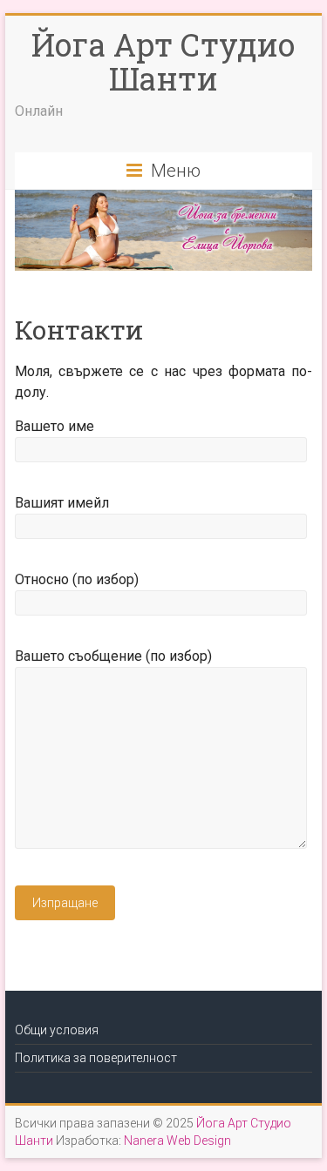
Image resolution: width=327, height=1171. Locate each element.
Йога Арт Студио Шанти (163, 61)
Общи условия (57, 1030)
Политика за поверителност (96, 1058)
